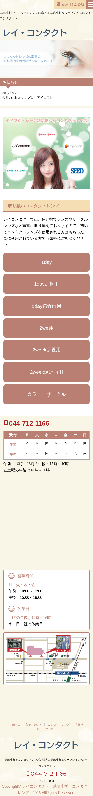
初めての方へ (34, 724)
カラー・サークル (46, 394)
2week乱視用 (47, 349)
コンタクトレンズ (59, 724)
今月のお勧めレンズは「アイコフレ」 (29, 97)
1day (46, 262)
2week (46, 327)
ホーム (16, 724)
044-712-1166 (48, 773)
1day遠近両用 (46, 306)
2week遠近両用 (46, 372)
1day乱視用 (46, 283)
